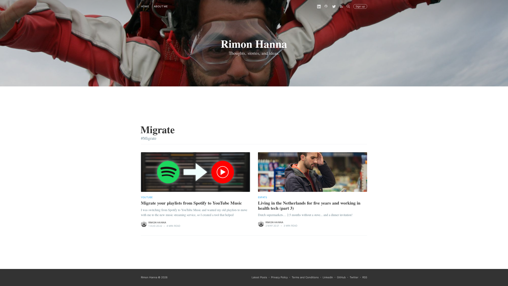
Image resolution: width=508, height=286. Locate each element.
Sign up (360, 6)
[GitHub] (326, 6)
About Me (161, 6)
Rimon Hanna (157, 222)
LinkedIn (328, 277)
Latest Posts (259, 277)
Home (145, 6)
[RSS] (341, 6)
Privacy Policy (279, 277)
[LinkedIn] (319, 6)
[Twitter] (334, 6)
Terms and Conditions (305, 277)
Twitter (354, 277)
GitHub (341, 277)
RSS (364, 277)
